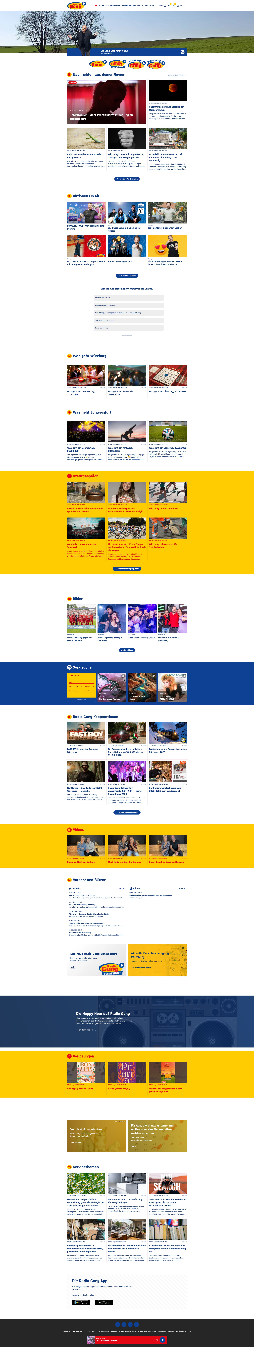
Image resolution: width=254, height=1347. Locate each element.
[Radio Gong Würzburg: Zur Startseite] (76, 5)
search (185, 5)
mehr (122, 888)
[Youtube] (130, 1324)
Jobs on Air (149, 5)
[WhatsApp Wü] (136, 1324)
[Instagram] (123, 1324)
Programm (114, 5)
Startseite (96, 5)
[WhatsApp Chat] (183, 52)
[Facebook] (117, 1324)
